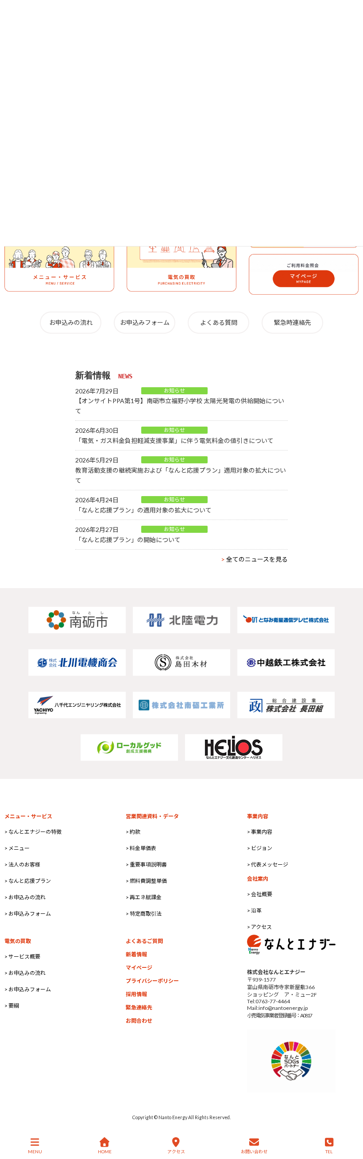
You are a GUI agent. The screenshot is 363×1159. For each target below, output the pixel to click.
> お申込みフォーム (27, 913)
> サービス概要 (22, 956)
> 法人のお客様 (22, 864)
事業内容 (257, 816)
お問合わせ (139, 1020)
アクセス (176, 1151)
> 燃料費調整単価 (146, 881)
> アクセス (259, 927)
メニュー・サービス (28, 816)
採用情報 (136, 994)
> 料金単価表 (141, 848)
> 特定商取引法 (144, 913)
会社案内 (257, 878)
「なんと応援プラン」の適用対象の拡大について (143, 510)
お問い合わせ (254, 1151)
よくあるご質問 (144, 941)
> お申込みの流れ (25, 897)
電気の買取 (17, 941)
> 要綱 (11, 1005)
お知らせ (174, 390)
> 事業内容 (259, 831)
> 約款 (133, 831)
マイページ (139, 967)
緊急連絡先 (139, 1007)
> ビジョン (259, 848)
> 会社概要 (259, 894)
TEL (328, 1151)
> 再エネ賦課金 (144, 897)
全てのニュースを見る (254, 559)
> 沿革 (254, 910)
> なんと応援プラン (27, 881)
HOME (105, 1151)
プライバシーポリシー (152, 981)
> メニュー (17, 848)
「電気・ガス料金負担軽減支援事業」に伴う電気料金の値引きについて (174, 440)
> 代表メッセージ (267, 864)
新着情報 (136, 954)
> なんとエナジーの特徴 (33, 831)
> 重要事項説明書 (146, 864)
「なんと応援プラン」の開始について (128, 539)
